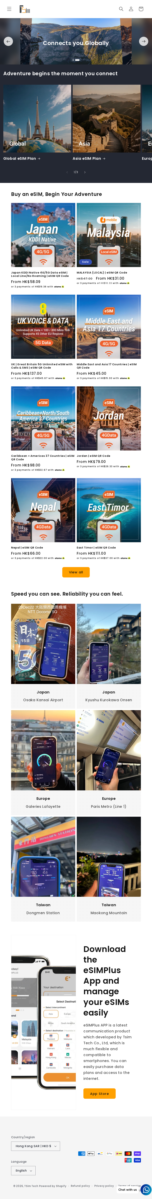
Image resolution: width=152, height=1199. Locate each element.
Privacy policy (104, 1186)
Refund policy (80, 1186)
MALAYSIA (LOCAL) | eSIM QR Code (102, 272)
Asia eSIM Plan (87, 158)
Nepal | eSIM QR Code (27, 547)
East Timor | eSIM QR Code (96, 547)
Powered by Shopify (53, 1186)
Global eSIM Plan (19, 158)
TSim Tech (31, 1186)
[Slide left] (8, 41)
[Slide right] (143, 41)
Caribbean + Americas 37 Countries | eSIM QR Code (42, 457)
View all (76, 572)
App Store (99, 1093)
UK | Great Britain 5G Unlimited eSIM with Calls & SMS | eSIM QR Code (42, 366)
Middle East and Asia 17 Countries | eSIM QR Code (107, 366)
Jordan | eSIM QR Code (93, 456)
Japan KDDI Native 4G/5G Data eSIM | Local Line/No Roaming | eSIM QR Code (40, 274)
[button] (9, 9)
